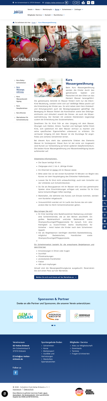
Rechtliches (58, 15)
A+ (78, 2)
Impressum (17, 389)
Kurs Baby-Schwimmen (21, 81)
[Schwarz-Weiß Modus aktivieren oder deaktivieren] (66, 2)
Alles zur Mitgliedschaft (82, 346)
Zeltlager (77, 9)
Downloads (77, 348)
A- (71, 2)
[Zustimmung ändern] (5, 394)
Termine (75, 351)
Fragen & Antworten (81, 354)
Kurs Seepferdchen (21, 107)
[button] (52, 325)
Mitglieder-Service (35, 15)
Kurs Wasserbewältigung (22, 99)
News (37, 9)
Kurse (57, 9)
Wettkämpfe (47, 9)
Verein (30, 9)
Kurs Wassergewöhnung (20, 89)
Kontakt (48, 15)
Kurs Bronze (21, 113)
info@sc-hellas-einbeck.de (54, 2)
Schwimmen (66, 9)
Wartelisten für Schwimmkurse (22, 118)
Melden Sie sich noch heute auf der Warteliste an (55, 277)
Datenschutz (28, 389)
